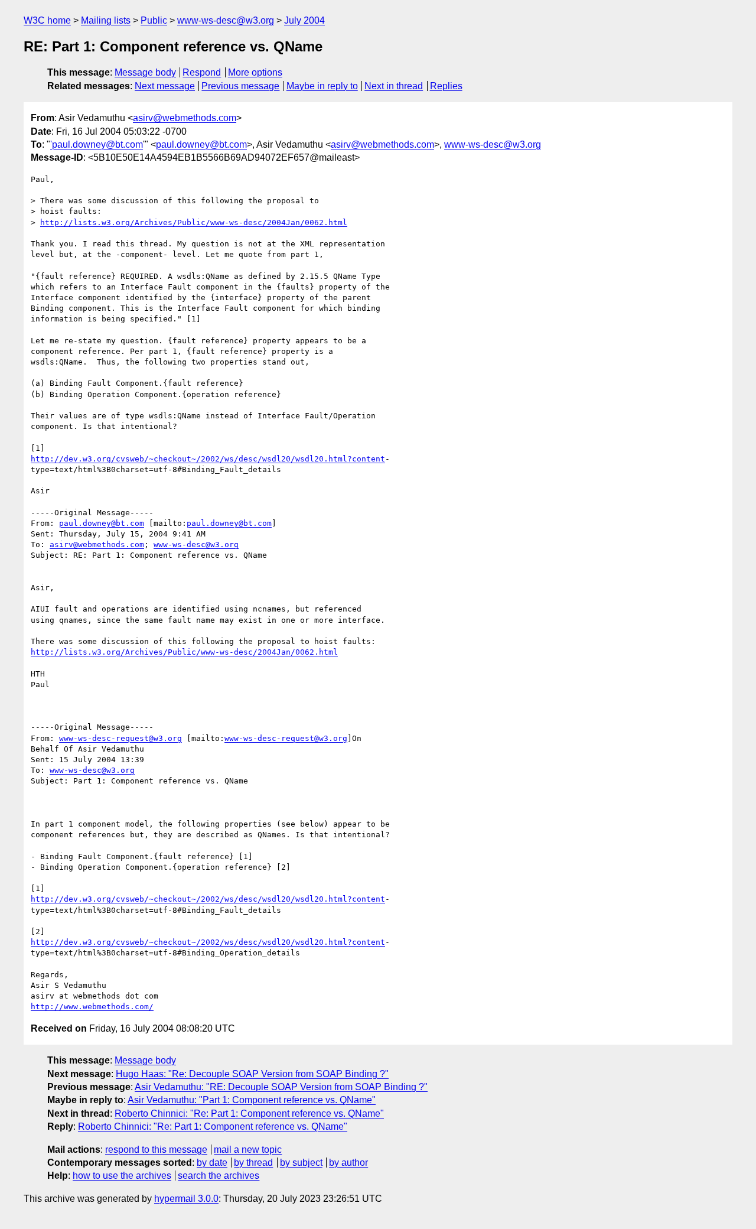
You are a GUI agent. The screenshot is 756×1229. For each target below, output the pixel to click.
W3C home (47, 20)
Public (154, 20)
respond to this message (156, 1150)
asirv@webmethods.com (184, 118)
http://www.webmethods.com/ (92, 1006)
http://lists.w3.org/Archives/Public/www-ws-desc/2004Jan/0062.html (193, 222)
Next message (165, 86)
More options (255, 72)
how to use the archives (122, 1176)
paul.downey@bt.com (201, 144)
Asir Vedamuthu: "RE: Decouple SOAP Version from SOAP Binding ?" (281, 1087)
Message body (145, 72)
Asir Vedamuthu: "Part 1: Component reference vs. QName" (252, 1100)
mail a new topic (248, 1150)
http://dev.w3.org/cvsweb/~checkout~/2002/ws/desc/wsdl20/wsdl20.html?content (208, 458)
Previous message (240, 86)
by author (348, 1163)
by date (212, 1163)
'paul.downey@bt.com (96, 144)
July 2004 (304, 20)
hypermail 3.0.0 (186, 1199)
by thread (253, 1163)
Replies (446, 86)
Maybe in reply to (322, 86)
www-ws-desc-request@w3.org (120, 738)
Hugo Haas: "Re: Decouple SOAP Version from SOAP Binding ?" (252, 1074)
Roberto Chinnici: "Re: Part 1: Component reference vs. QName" (249, 1113)
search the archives (218, 1176)
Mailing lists (106, 20)
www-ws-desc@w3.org (225, 20)
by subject (301, 1163)
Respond (202, 72)
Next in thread (393, 86)
